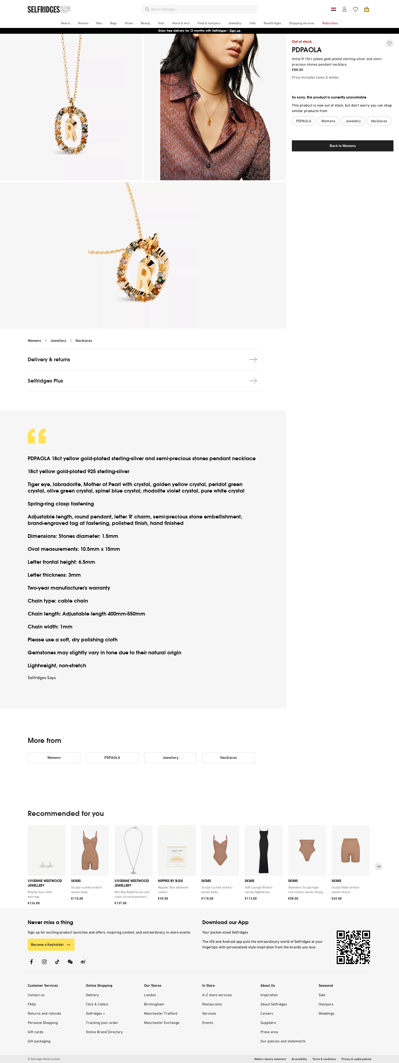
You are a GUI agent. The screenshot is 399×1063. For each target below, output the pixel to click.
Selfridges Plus (45, 380)
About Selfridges (273, 1004)
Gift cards (35, 1032)
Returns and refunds (44, 1013)
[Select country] (333, 9)
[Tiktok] (57, 964)
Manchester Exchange (161, 1022)
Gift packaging (39, 1041)
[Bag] (366, 9)
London (150, 995)
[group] (199, 866)
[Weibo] (83, 964)
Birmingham (154, 1004)
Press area (269, 1032)
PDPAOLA (307, 50)
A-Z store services (217, 995)
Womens (34, 340)
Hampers (326, 1004)
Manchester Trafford (160, 1013)
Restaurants (212, 1004)
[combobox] (203, 9)
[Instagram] (44, 964)
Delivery (92, 995)
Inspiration (269, 995)
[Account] (344, 9)
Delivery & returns (49, 359)
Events (207, 1022)
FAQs (32, 1004)
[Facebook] (31, 964)
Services (209, 1013)
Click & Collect (97, 1004)
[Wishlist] (355, 9)
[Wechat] (70, 964)
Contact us (36, 995)
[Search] (147, 9)
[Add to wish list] (389, 43)
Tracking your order (102, 1022)
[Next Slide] (378, 866)
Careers (266, 1013)
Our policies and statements (282, 1041)
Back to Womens (343, 146)
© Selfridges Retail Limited (44, 1059)
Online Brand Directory (104, 1032)
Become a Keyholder (47, 944)
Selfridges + (95, 1013)
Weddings (326, 1013)
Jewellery (58, 340)
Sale (322, 995)
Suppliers (268, 1022)
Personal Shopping (43, 1022)
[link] (46, 894)
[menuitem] (65, 23)
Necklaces (84, 340)
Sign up (235, 31)
